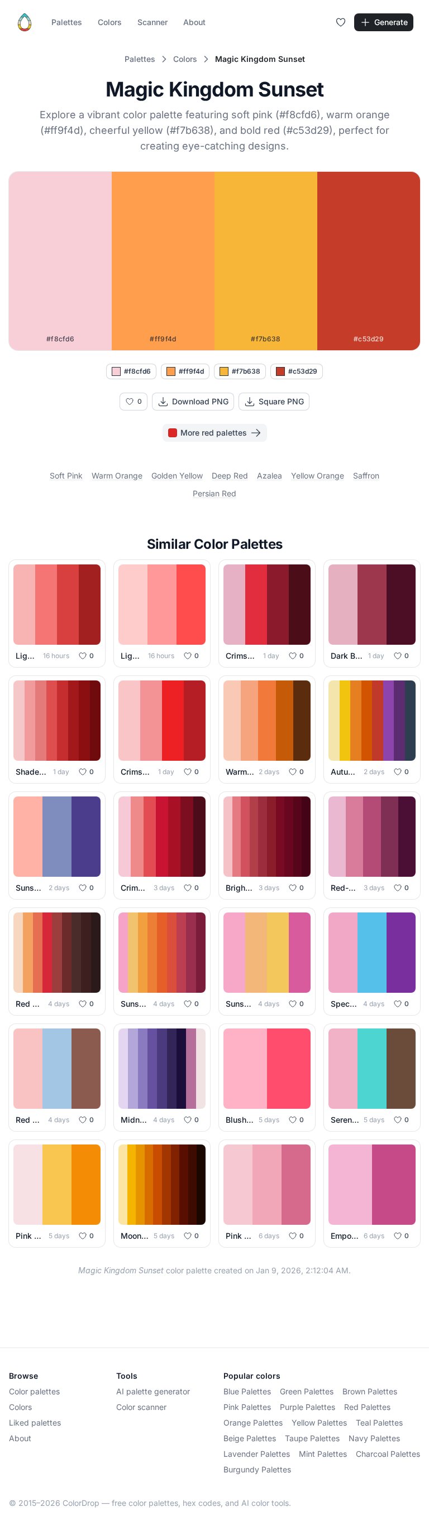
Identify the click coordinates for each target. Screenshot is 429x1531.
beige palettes (249, 1438)
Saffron (366, 475)
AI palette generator (153, 1391)
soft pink (66, 475)
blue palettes (247, 1391)
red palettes (367, 1407)
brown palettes (369, 1391)
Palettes (66, 22)
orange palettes (253, 1422)
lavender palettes (256, 1453)
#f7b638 (246, 371)
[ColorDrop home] (25, 22)
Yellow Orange (317, 475)
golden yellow (177, 475)
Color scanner (141, 1407)
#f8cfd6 (137, 371)
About (194, 22)
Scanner (152, 22)
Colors (110, 22)
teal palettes (379, 1422)
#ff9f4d (191, 371)
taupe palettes (312, 1438)
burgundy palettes (257, 1469)
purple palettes (307, 1407)
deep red (230, 475)
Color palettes (34, 1391)
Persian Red (214, 493)
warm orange (117, 475)
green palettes (306, 1391)
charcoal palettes (388, 1453)
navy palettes (374, 1438)
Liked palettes (35, 1422)
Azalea (269, 475)
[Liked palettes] (341, 22)
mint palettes (323, 1453)
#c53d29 (302, 371)
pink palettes (247, 1407)
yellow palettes (319, 1422)
